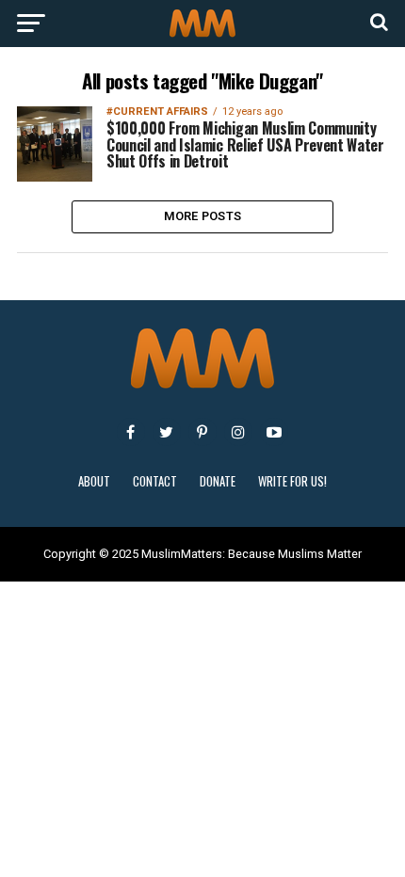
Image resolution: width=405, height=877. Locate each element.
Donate (217, 481)
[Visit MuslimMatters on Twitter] (167, 432)
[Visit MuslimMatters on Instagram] (238, 432)
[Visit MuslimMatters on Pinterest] (202, 432)
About (94, 481)
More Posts (203, 216)
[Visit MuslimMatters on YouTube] (274, 432)
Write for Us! (292, 481)
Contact (155, 481)
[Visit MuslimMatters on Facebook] (131, 432)
